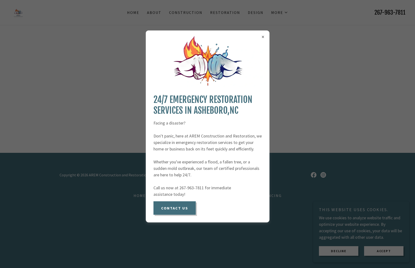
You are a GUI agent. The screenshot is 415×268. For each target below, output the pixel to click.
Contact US (174, 208)
